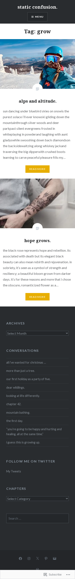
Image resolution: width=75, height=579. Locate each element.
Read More (37, 169)
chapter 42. (13, 404)
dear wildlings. (15, 387)
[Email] (54, 558)
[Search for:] (37, 518)
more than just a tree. (20, 370)
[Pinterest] (46, 558)
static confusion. (38, 7)
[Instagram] (29, 558)
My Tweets (13, 471)
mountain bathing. (18, 412)
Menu (39, 16)
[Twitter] (37, 558)
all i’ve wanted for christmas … (26, 362)
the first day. (14, 421)
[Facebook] (20, 558)
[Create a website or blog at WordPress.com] (37, 569)
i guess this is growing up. (23, 442)
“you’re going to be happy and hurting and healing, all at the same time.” (34, 431)
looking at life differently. (23, 396)
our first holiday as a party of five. (28, 379)
